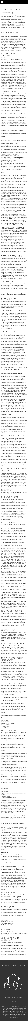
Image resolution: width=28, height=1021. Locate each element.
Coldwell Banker (8, 963)
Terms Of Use (9, 997)
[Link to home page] (8, 2)
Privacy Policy (18, 997)
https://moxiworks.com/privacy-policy (17, 859)
